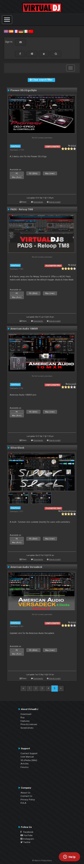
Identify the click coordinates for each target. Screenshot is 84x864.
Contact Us (26, 796)
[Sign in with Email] (20, 42)
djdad (73, 145)
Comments (38, 202)
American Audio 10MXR (24, 328)
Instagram (28, 838)
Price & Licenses (29, 724)
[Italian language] (26, 31)
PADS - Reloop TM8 (21, 209)
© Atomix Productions (42, 860)
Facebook (27, 832)
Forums (25, 767)
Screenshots (27, 727)
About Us (25, 792)
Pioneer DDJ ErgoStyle (23, 90)
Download (26, 714)
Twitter (26, 842)
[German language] (21, 31)
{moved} (72, 384)
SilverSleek (17, 447)
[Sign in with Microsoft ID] (32, 54)
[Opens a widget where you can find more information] (69, 857)
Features (25, 721)
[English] (6, 31)
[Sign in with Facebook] (20, 54)
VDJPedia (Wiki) (29, 760)
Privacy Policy (28, 799)
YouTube (27, 835)
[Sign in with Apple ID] (44, 54)
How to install (55, 202)
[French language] (16, 31)
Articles (25, 763)
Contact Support (29, 753)
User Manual (27, 756)
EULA (23, 803)
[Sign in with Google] (55, 54)
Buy (23, 717)
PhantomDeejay (68, 511)
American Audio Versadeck (26, 567)
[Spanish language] (11, 31)
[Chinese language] (31, 31)
